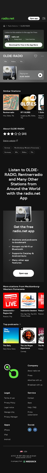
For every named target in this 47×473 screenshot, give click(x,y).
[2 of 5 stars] (8, 134)
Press (30, 375)
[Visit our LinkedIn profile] (30, 429)
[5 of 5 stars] (19, 134)
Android (7, 439)
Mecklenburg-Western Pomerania (26, 148)
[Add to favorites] (36, 56)
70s (21, 62)
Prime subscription (33, 413)
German (7, 148)
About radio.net (34, 371)
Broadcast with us (35, 385)
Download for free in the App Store (23, 45)
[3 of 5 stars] (12, 134)
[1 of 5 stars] (5, 134)
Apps (30, 403)
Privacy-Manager (11, 417)
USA (25, 452)
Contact (31, 398)
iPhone (7, 430)
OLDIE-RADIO (25, 77)
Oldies (13, 62)
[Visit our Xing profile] (35, 429)
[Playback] (40, 75)
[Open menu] (43, 18)
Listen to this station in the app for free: (21, 32)
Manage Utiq (9, 412)
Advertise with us (35, 380)
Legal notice (9, 407)
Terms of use (9, 398)
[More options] (42, 56)
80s (5, 62)
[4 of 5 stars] (16, 134)
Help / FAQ (32, 407)
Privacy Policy (9, 403)
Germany (7, 152)
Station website (9, 141)
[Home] (4, 26)
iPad (6, 435)
